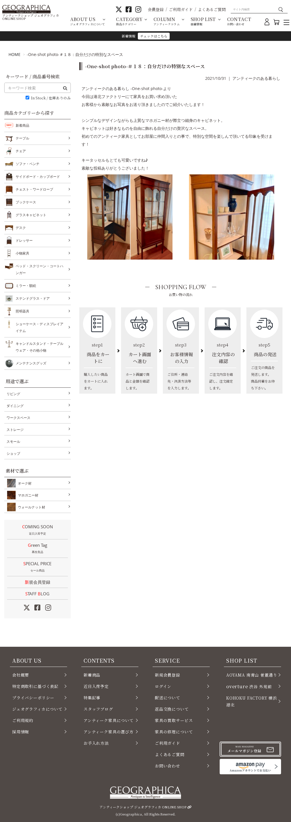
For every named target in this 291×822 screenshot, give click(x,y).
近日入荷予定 (96, 686)
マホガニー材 (28, 495)
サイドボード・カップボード (38, 176)
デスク (21, 228)
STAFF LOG (37, 593)
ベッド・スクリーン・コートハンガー (39, 269)
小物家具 (22, 253)
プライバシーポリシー (33, 697)
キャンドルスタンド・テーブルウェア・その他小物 (39, 346)
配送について (167, 697)
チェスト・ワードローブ (34, 189)
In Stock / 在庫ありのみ (51, 98)
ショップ (13, 453)
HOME (14, 54)
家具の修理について (174, 732)
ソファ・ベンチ (28, 164)
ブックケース (26, 202)
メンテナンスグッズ (31, 363)
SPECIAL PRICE (37, 566)
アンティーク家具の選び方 (109, 732)
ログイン (163, 686)
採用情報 (20, 732)
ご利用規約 (22, 720)
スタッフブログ (98, 709)
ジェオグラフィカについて (37, 709)
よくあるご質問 (212, 9)
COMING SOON (37, 529)
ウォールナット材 (31, 507)
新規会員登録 (37, 582)
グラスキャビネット (31, 215)
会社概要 (20, 675)
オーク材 (25, 483)
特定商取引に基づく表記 (35, 686)
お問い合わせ (167, 766)
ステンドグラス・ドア (33, 298)
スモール (13, 441)
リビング (13, 393)
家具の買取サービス (174, 720)
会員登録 (156, 9)
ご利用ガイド (181, 9)
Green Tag (37, 548)
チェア (21, 151)
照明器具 (22, 311)
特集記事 (92, 697)
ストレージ (15, 429)
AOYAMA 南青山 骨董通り (251, 675)
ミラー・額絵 (26, 285)
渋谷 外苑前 (249, 686)
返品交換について (172, 709)
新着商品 (22, 125)
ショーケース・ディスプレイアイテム (39, 327)
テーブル (22, 138)
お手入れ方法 (96, 743)
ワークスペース (18, 417)
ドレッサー (24, 240)
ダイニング (15, 405)
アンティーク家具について (109, 720)
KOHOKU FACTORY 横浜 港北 (251, 701)
